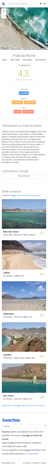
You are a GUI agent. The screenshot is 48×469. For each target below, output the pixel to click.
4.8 (42, 274)
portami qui (25, 65)
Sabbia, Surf (13, 276)
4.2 (42, 233)
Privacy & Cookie (39, 463)
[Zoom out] (3, 16)
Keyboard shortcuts (16, 49)
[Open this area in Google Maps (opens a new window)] (5, 48)
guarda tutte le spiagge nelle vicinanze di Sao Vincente (23, 405)
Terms (45, 49)
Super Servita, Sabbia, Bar (19, 358)
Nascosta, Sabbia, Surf (17, 317)
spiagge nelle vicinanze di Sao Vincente (25, 195)
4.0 (42, 356)
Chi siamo (27, 463)
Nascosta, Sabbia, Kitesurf (19, 235)
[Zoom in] (3, 11)
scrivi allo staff (31, 453)
